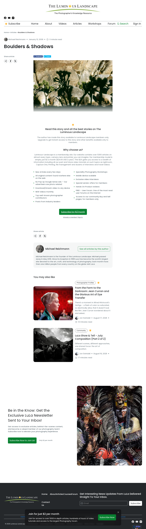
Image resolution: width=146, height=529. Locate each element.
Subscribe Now (107, 517)
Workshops (94, 23)
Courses (67, 494)
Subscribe (14, 23)
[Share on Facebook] (10, 61)
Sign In (137, 23)
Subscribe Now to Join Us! (22, 440)
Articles (77, 23)
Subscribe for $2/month (73, 211)
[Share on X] (15, 61)
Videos (62, 23)
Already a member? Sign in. (73, 217)
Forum (112, 23)
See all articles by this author (94, 249)
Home (34, 23)
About (48, 23)
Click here (24, 517)
